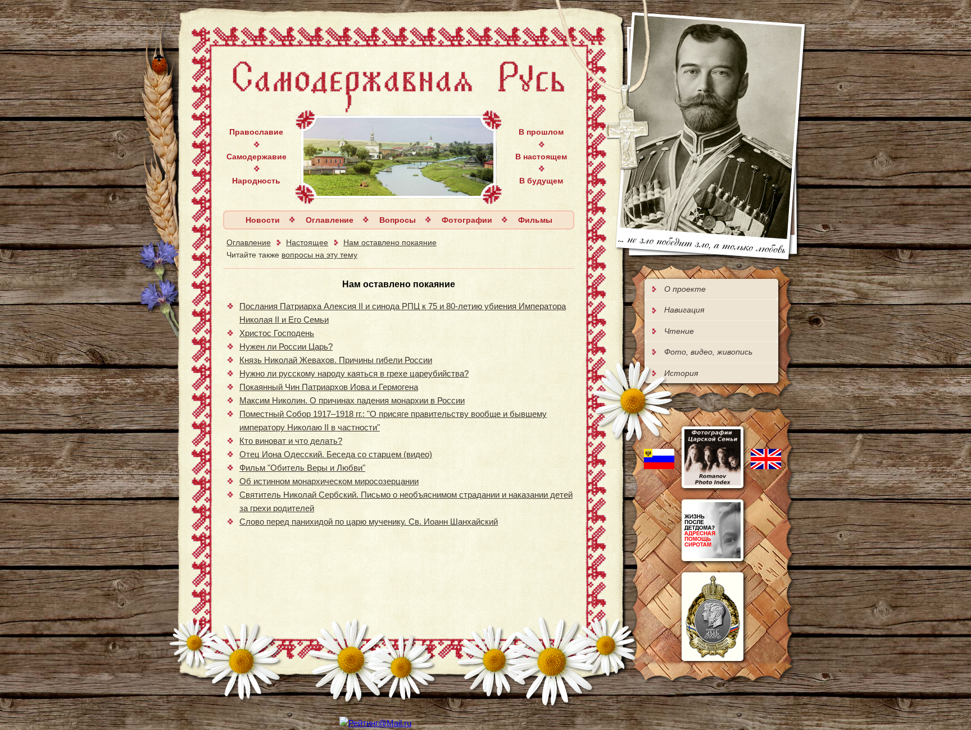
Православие (256, 131)
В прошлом (541, 131)
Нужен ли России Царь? (286, 346)
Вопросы (397, 219)
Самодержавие (256, 156)
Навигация (684, 309)
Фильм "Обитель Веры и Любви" (302, 467)
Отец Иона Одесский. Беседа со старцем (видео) (335, 454)
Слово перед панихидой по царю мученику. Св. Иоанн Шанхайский (368, 521)
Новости (263, 219)
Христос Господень (276, 333)
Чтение (679, 331)
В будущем (541, 180)
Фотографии (467, 219)
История (681, 373)
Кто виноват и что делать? (290, 441)
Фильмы (535, 219)
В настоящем (541, 156)
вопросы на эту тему (319, 254)
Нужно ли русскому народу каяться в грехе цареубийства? (354, 373)
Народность (256, 180)
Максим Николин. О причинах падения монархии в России (352, 400)
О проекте (685, 288)
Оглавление (329, 219)
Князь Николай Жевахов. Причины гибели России (335, 360)
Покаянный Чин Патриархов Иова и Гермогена (328, 387)
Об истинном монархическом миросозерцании (329, 481)
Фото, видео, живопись (708, 351)
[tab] (711, 289)
